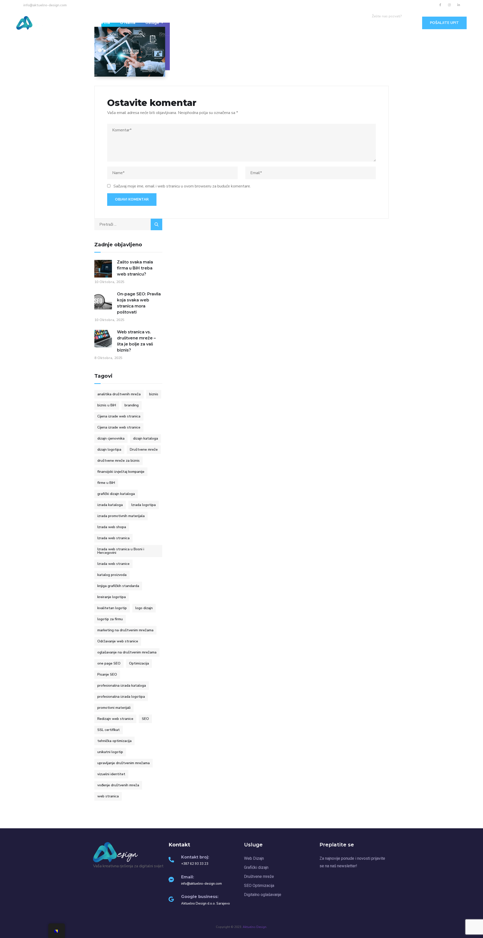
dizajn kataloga (145, 438)
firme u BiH (106, 482)
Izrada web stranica (113, 538)
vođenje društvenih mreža (118, 785)
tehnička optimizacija (114, 740)
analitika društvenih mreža (119, 394)
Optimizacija (139, 663)
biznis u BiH (106, 405)
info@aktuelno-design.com (201, 883)
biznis (153, 394)
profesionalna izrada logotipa (121, 696)
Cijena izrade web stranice (118, 427)
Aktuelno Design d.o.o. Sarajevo (205, 903)
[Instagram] (449, 5)
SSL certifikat (108, 729)
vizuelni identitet (111, 774)
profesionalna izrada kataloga (121, 685)
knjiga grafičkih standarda (118, 585)
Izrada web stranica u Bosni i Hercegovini (120, 551)
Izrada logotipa (143, 504)
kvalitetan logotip (112, 608)
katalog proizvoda (112, 574)
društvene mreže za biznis (118, 460)
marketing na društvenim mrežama (125, 630)
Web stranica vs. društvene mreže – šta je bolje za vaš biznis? (136, 341)
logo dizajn (144, 608)
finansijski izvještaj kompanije (120, 471)
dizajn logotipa (109, 449)
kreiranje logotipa (111, 597)
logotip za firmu (110, 619)
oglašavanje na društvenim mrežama (126, 652)
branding (132, 405)
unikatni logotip (110, 752)
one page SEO (108, 663)
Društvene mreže (144, 449)
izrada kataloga (110, 504)
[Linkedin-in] (458, 5)
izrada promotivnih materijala (121, 516)
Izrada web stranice (113, 563)
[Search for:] (128, 224)
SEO (145, 718)
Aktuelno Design (254, 927)
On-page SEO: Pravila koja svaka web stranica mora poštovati (139, 303)
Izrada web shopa (111, 527)
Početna (102, 22)
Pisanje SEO (107, 674)
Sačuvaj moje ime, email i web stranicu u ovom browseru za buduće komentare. (182, 186)
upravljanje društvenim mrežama (123, 763)
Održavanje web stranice (117, 641)
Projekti (181, 22)
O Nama (127, 22)
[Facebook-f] (440, 5)
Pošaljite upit (444, 22)
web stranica (108, 796)
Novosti (207, 22)
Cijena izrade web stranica (118, 416)
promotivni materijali (114, 707)
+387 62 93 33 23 (389, 23)
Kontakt (232, 22)
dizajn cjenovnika (111, 438)
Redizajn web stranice (115, 718)
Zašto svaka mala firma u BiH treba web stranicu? (135, 268)
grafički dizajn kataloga (116, 493)
